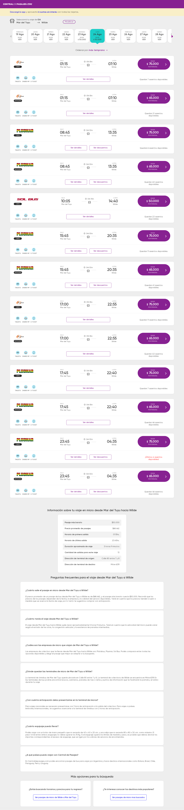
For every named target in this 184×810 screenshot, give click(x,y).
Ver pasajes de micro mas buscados (128, 797)
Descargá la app (18, 12)
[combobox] (98, 50)
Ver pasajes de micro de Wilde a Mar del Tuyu (55, 797)
